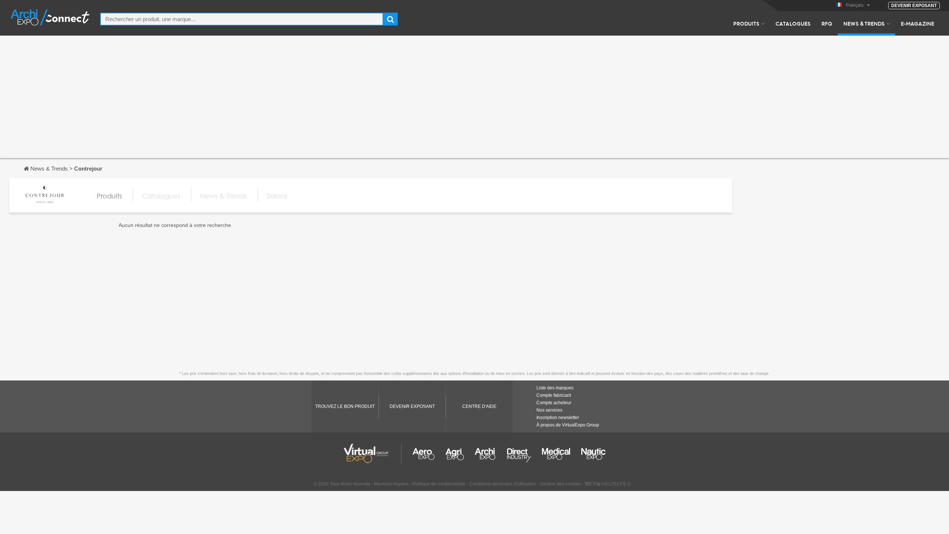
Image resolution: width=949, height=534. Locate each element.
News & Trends (863, 23)
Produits (746, 23)
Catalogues (793, 23)
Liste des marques (554, 387)
